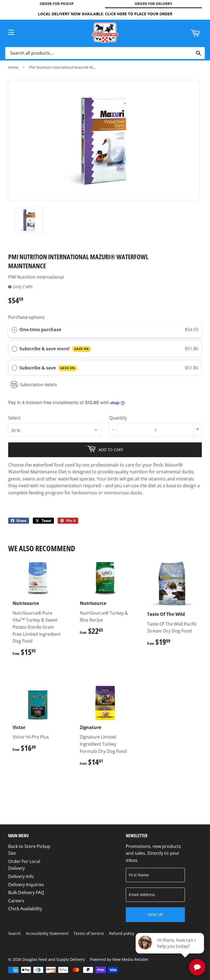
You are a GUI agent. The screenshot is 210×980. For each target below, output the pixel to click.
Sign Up (155, 914)
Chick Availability (25, 909)
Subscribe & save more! (54, 349)
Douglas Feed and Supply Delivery (53, 959)
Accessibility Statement (47, 933)
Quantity (118, 418)
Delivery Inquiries (26, 885)
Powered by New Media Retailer (119, 959)
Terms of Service (89, 933)
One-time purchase (40, 329)
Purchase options (26, 317)
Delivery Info (21, 876)
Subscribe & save (47, 368)
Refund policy (121, 933)
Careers (16, 901)
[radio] (14, 329)
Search (14, 933)
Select (14, 418)
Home (13, 67)
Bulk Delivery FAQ (26, 892)
